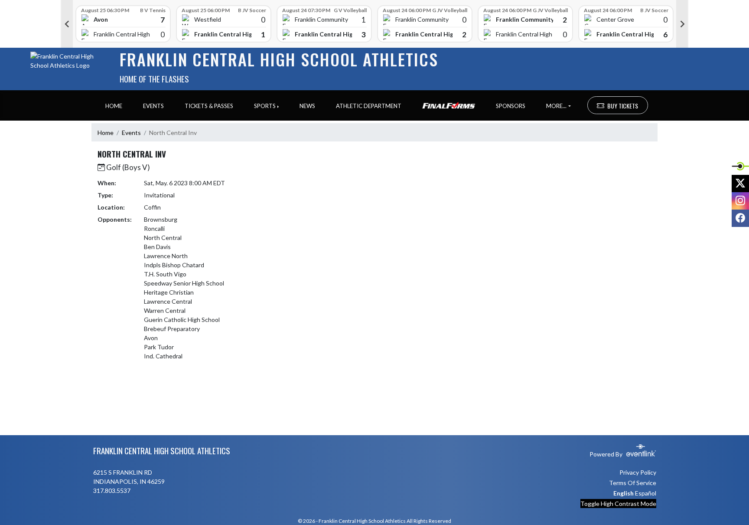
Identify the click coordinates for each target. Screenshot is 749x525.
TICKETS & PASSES (209, 105)
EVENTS (153, 105)
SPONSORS (510, 105)
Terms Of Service (632, 482)
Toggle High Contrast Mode (618, 503)
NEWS (307, 105)
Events (131, 132)
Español (645, 493)
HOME (113, 105)
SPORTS (265, 105)
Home (106, 132)
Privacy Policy (637, 472)
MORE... (556, 105)
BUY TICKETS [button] (622, 105)
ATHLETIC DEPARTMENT (368, 105)
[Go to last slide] (67, 24)
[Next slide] (682, 24)
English (623, 493)
